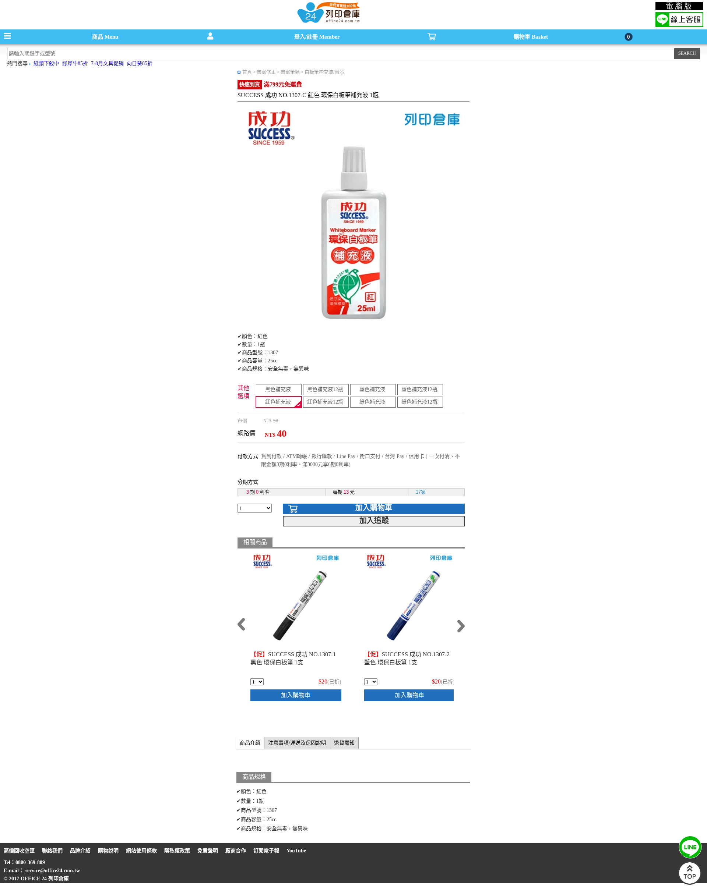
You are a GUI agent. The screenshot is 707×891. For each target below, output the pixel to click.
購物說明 (108, 850)
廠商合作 (235, 850)
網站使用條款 (141, 850)
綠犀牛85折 (75, 63)
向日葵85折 (139, 63)
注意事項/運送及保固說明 (297, 743)
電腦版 (679, 6)
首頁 (247, 72)
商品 (105, 37)
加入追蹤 (374, 521)
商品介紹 (250, 743)
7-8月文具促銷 (107, 63)
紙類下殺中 (46, 63)
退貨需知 (344, 743)
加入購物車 (373, 508)
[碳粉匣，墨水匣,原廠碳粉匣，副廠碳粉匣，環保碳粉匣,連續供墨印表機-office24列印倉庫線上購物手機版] (328, 22)
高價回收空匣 (19, 850)
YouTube (296, 850)
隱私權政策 (177, 850)
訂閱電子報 (266, 850)
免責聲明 (207, 850)
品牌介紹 (80, 850)
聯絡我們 (52, 850)
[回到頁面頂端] (689, 883)
